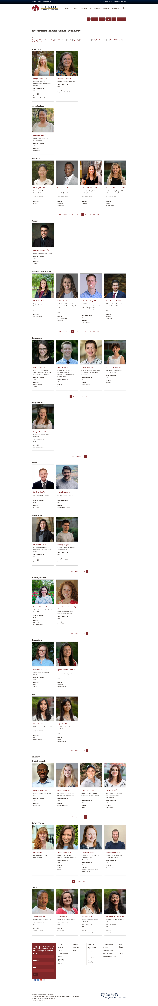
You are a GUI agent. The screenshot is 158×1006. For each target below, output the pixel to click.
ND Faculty (105, 947)
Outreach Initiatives (63, 953)
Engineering (76, 40)
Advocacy (34, 40)
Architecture (41, 40)
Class (114, 19)
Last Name (36, 960)
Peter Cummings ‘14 (88, 301)
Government (88, 40)
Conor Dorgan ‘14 (63, 492)
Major (108, 19)
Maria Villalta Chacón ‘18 (115, 917)
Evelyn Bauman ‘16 (40, 79)
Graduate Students (93, 958)
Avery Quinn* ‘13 (87, 790)
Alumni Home (121, 19)
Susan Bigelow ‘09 (39, 367)
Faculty (89, 955)
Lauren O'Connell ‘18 (40, 607)
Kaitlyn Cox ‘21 (62, 301)
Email (35, 967)
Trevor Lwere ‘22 (63, 188)
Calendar (106, 8)
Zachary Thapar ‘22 (64, 545)
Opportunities (95, 8)
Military (111, 40)
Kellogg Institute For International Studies (43, 996)
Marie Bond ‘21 (38, 301)
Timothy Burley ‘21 (40, 917)
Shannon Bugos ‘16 (64, 852)
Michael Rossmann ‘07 (41, 250)
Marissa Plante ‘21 (39, 545)
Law (108, 40)
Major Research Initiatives (92, 948)
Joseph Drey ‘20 (87, 367)
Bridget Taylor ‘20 (39, 432)
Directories (76, 947)
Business (47, 40)
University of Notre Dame (47, 994)
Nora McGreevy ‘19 (40, 669)
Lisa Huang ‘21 (86, 917)
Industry (102, 19)
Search (124, 9)
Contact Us (52, 998)
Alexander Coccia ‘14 (113, 852)
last (98, 214)
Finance (82, 40)
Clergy (52, 40)
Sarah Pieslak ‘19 (63, 790)
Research (84, 8)
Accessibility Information (38, 1000)
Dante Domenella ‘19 (113, 301)
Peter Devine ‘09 (63, 367)
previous (65, 214)
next (94, 214)
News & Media (116, 8)
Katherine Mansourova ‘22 (115, 188)
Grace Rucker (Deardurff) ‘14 (66, 607)
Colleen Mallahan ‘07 (89, 188)
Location (94, 19)
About (67, 8)
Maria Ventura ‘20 (112, 790)
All (88, 19)
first (60, 214)
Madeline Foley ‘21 (64, 79)
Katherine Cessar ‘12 (88, 852)
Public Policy (35, 42)
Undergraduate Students (92, 961)
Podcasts (121, 954)
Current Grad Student (60, 40)
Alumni (75, 950)
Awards (60, 956)
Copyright (34, 994)
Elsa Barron (37, 852)
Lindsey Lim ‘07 (39, 188)
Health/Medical (96, 40)
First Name (36, 954)
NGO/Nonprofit (118, 40)
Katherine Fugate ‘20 (113, 367)
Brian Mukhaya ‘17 (40, 790)
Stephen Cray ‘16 (39, 492)
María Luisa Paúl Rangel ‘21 (66, 670)
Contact (60, 950)
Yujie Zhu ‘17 (62, 724)
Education (69, 40)
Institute (60, 947)
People (75, 8)
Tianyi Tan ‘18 (38, 724)
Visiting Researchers (108, 950)
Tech (41, 42)
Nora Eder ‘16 (62, 917)
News (120, 951)
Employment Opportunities (61, 960)
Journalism (103, 40)
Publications (91, 952)
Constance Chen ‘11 (40, 135)
